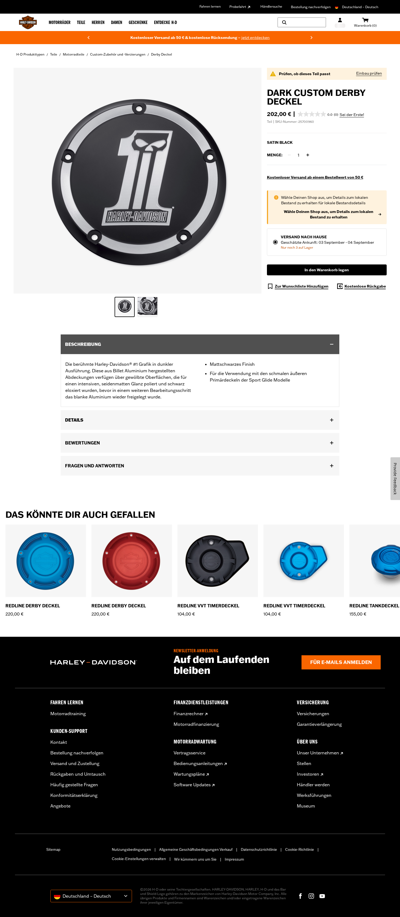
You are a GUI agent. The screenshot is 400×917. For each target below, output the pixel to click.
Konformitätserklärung (73, 795)
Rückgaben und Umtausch (78, 774)
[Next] (311, 37)
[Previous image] (24, 180)
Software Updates (192, 784)
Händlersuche (271, 6)
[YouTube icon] (322, 896)
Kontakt (58, 742)
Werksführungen (314, 795)
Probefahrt (237, 7)
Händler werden (313, 784)
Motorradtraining (68, 713)
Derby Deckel (161, 54)
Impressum (234, 859)
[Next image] (250, 180)
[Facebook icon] (300, 896)
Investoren (308, 774)
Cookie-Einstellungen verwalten (139, 859)
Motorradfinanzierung (196, 724)
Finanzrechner (189, 713)
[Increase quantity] (307, 155)
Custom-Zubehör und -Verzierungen (117, 54)
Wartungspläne (189, 774)
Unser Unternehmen (318, 752)
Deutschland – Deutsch (360, 7)
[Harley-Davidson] (108, 662)
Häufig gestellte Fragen (74, 784)
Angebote (60, 806)
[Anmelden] (340, 22)
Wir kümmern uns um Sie (195, 859)
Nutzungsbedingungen (131, 849)
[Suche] (302, 22)
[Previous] (88, 37)
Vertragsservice (189, 752)
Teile (53, 54)
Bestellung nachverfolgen (311, 7)
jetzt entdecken (157, 37)
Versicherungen (313, 713)
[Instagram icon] (311, 896)
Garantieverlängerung (319, 724)
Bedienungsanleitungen (198, 763)
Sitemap (53, 849)
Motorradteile (73, 54)
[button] (318, 114)
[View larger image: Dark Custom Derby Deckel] (137, 180)
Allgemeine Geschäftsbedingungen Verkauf (196, 849)
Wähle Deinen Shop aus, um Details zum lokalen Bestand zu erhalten (328, 214)
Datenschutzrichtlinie (259, 849)
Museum (306, 806)
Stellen (304, 763)
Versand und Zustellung (74, 763)
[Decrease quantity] (289, 155)
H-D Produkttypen (30, 54)
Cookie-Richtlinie (299, 849)
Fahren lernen (210, 6)
